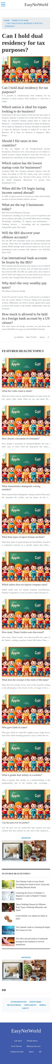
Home (6, 20)
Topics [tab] (31, 1052)
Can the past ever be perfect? (15, 822)
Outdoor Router (18, 1002)
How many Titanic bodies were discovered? (23, 632)
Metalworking (14, 1005)
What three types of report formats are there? (23, 537)
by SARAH (18, 337)
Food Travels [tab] (16, 1046)
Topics (42, 337)
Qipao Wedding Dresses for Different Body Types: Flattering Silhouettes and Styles (31, 907)
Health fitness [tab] (32, 1041)
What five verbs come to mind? (17, 391)
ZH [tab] (40, 1052)
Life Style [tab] (18, 1041)
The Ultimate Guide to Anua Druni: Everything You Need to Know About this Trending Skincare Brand (32, 884)
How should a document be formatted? (21, 438)
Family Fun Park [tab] (17, 1052)
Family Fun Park (20, 20)
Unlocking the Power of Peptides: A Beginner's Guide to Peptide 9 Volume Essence (31, 896)
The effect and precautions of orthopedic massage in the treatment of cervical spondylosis (32, 942)
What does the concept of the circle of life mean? (25, 679)
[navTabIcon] (3, 4)
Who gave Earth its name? (14, 727)
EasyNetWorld (36, 4)
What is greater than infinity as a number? (22, 775)
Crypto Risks (35, 1002)
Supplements (30, 1005)
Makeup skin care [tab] (34, 1046)
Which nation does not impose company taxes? (24, 584)
